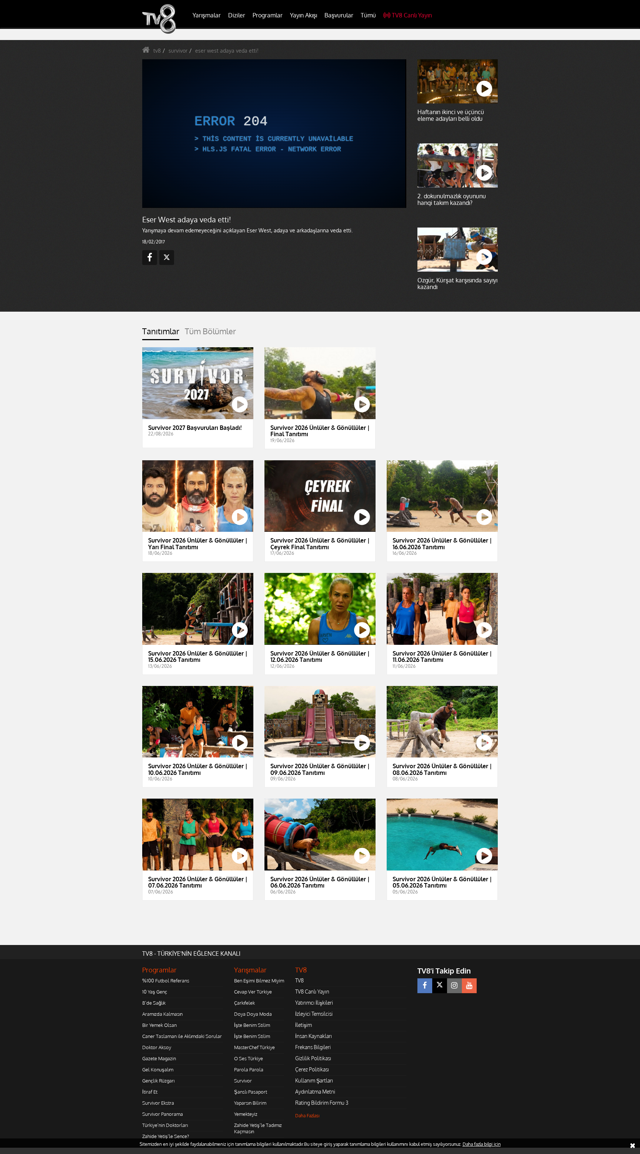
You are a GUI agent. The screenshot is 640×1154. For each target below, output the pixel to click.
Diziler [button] (236, 15)
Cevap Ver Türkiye (253, 992)
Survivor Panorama (162, 1114)
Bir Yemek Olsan (159, 1025)
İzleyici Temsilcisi (314, 1014)
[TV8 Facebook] (424, 985)
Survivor (243, 1081)
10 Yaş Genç (154, 992)
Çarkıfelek (244, 1003)
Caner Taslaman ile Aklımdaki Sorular (182, 1036)
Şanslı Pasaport (250, 1092)
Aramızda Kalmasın (162, 1014)
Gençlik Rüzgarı (158, 1081)
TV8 (299, 980)
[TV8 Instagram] (454, 985)
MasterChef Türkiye (254, 1047)
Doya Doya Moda (253, 1014)
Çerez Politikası (312, 1069)
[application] (273, 133)
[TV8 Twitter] (439, 985)
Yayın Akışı (303, 15)
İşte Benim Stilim (252, 1025)
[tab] (160, 333)
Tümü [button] (368, 15)
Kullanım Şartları (314, 1080)
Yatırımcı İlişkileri (314, 1002)
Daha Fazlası (307, 1115)
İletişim (303, 1025)
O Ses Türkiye (248, 1058)
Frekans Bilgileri (313, 1047)
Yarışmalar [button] (207, 15)
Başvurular (338, 15)
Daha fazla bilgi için (482, 1144)
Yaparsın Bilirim (250, 1103)
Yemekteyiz (245, 1114)
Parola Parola (248, 1069)
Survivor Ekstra (158, 1103)
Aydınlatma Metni (315, 1091)
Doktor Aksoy (156, 1047)
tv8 (157, 50)
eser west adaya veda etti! (227, 50)
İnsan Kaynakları (313, 1036)
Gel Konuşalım (157, 1069)
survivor (178, 50)
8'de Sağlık (154, 1003)
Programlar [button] (268, 15)
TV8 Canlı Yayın (412, 15)
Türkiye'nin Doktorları (165, 1125)
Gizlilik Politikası (313, 1058)
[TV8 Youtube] (469, 985)
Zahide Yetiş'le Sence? (165, 1136)
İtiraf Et (149, 1092)
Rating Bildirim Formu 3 (322, 1103)
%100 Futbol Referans (165, 981)
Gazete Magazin (159, 1058)
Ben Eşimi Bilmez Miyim (259, 981)
